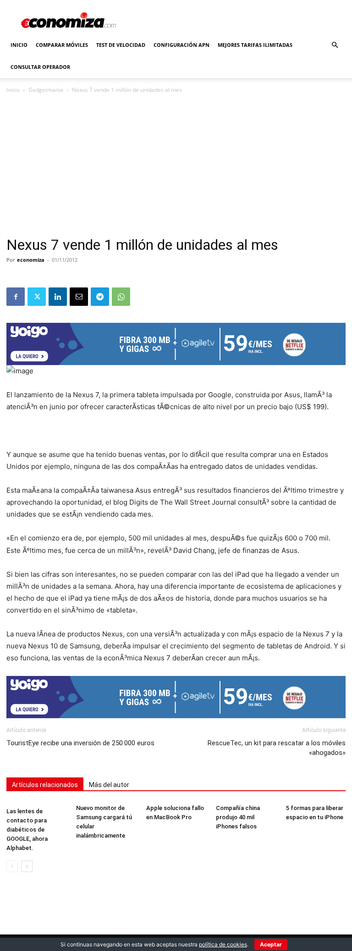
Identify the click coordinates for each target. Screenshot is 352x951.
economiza (30, 259)
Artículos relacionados (45, 784)
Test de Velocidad (120, 44)
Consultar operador (40, 66)
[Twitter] (37, 296)
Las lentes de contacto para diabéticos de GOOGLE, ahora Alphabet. (27, 829)
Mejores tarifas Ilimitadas (255, 44)
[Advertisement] (176, 168)
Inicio (19, 44)
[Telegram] (100, 296)
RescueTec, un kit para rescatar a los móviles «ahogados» (277, 748)
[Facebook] (15, 296)
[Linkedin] (58, 296)
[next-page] (27, 866)
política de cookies (223, 944)
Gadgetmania (45, 90)
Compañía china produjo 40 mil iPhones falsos (238, 817)
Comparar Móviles (62, 44)
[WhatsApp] (121, 296)
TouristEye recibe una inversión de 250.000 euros (80, 743)
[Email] (79, 296)
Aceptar (271, 944)
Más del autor (109, 784)
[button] (335, 45)
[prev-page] (12, 866)
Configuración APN (181, 44)
